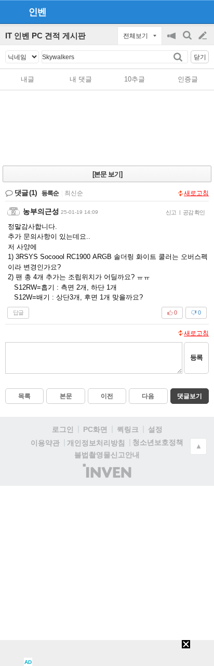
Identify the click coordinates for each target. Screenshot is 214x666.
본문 (66, 396)
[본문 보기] (107, 174)
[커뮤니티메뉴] (11, 12)
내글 (27, 79)
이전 (107, 396)
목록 (24, 396)
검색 (188, 40)
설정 (155, 429)
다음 (148, 396)
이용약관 (45, 443)
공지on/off (172, 40)
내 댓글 (81, 79)
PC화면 (95, 429)
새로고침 (196, 193)
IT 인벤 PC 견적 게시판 (45, 35)
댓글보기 (189, 396)
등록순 (50, 193)
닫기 (200, 57)
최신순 (73, 193)
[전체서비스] (201, 11)
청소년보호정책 (157, 442)
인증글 (188, 79)
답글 (18, 312)
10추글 (134, 79)
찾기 (179, 56)
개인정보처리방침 (96, 443)
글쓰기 (203, 36)
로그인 (63, 429)
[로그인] (183, 11)
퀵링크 (128, 429)
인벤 (37, 12)
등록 (196, 357)
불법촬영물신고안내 (107, 455)
